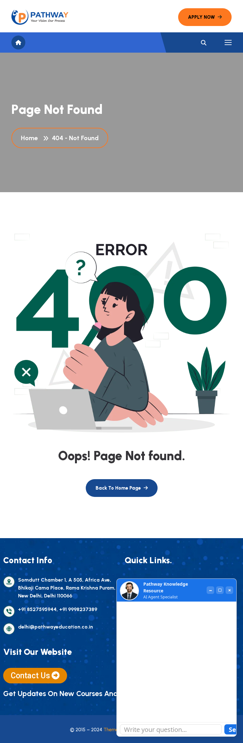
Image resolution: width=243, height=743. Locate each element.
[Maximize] (220, 590)
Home (31, 138)
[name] (39, 17)
